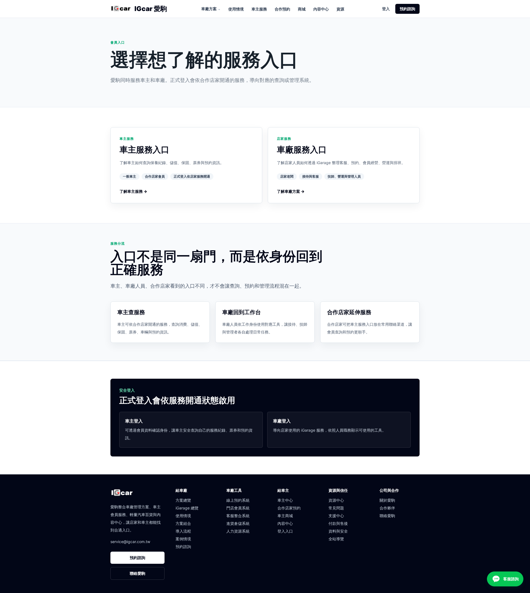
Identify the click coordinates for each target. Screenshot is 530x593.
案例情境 (183, 538)
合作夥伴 (387, 508)
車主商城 (285, 515)
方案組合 (183, 523)
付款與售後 (338, 523)
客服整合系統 (238, 515)
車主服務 (259, 9)
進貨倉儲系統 (238, 523)
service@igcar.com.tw (130, 541)
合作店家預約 (289, 508)
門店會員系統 (238, 508)
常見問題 (336, 508)
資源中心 (336, 500)
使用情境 (236, 9)
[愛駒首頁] (120, 9)
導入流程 (183, 531)
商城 (302, 9)
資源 (340, 9)
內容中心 (321, 9)
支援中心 (336, 515)
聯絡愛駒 (137, 573)
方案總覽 (183, 500)
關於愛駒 (387, 500)
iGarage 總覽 (187, 508)
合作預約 (282, 9)
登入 (386, 8)
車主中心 (285, 500)
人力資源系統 (238, 531)
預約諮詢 (407, 8)
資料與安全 (338, 531)
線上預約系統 (238, 500)
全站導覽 (336, 538)
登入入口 (285, 531)
